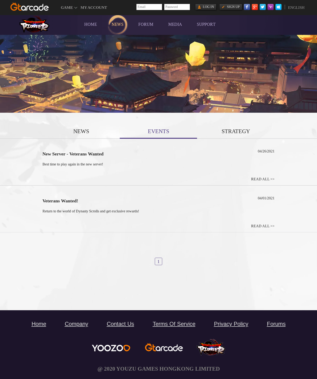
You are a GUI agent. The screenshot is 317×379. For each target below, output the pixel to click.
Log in (208, 7)
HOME (90, 24)
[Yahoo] (271, 7)
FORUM (145, 24)
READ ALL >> (263, 179)
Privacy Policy (231, 324)
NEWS (117, 24)
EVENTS (158, 131)
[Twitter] (263, 7)
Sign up (233, 7)
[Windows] (278, 7)
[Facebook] (247, 7)
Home (39, 324)
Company (76, 324)
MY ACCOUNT (94, 7)
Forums (276, 324)
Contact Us (120, 324)
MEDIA (175, 24)
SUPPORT (206, 24)
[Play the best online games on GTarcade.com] (29, 6)
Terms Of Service (174, 324)
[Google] (255, 7)
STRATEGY (236, 131)
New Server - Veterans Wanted (73, 153)
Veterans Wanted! (60, 200)
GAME (67, 7)
